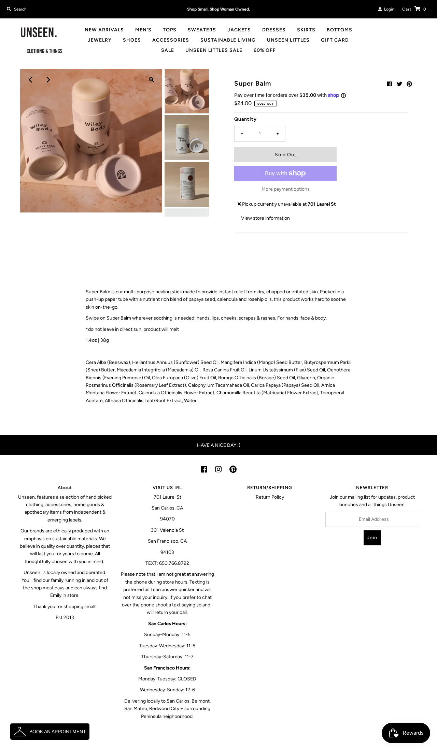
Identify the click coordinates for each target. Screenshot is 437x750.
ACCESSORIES (170, 40)
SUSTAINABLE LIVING (228, 40)
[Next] (47, 79)
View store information (265, 218)
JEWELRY (100, 40)
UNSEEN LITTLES (288, 40)
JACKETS (239, 30)
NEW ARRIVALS (104, 30)
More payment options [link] (286, 189)
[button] (49, 731)
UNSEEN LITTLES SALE (213, 50)
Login (388, 9)
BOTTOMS (339, 30)
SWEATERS (202, 30)
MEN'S (143, 30)
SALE (167, 50)
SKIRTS (306, 30)
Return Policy (270, 497)
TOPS (170, 30)
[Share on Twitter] (399, 84)
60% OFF (265, 50)
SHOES (132, 40)
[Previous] (30, 79)
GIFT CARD (335, 40)
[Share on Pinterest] (409, 84)
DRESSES (274, 30)
